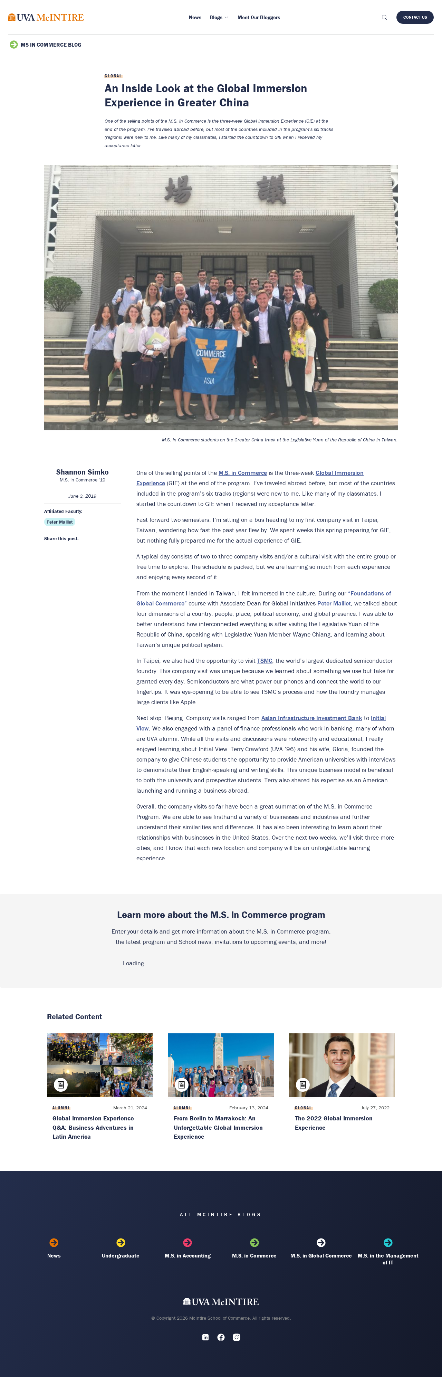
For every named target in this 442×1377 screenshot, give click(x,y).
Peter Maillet (60, 522)
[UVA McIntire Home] (221, 1303)
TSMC (264, 660)
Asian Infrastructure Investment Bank (311, 718)
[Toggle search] (384, 17)
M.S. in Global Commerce (321, 1255)
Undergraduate (121, 1255)
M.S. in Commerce (243, 473)
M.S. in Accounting (188, 1255)
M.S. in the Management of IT (388, 1259)
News (54, 1255)
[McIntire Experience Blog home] (46, 17)
